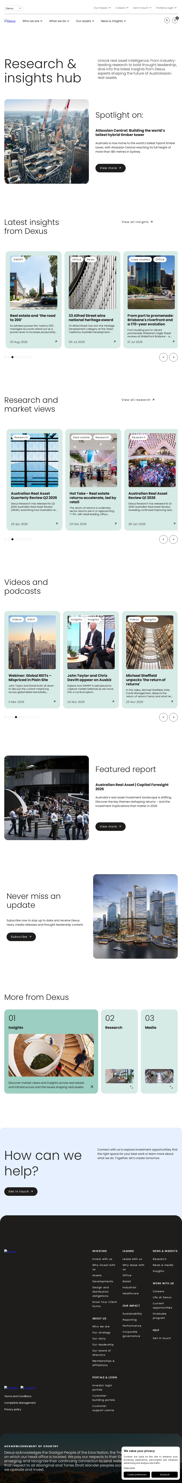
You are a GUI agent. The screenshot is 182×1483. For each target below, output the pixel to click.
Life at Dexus (162, 1297)
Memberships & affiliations (103, 1363)
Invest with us (102, 1259)
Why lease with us (134, 1267)
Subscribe (21, 937)
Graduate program (160, 1316)
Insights (158, 1271)
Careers (158, 1291)
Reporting (130, 1319)
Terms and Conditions (17, 1396)
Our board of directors (101, 1353)
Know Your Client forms (104, 1304)
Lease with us (132, 1259)
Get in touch (21, 1191)
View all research (138, 400)
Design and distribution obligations (100, 1292)
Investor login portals (102, 1387)
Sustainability (132, 1313)
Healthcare (131, 1293)
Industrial (129, 1287)
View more (110, 168)
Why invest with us (103, 1267)
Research (160, 1259)
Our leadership (103, 1344)
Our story (99, 1338)
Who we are (101, 1326)
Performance (132, 1326)
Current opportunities (162, 1305)
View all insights (137, 222)
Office (127, 1275)
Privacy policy (12, 1409)
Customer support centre (103, 1408)
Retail (127, 1281)
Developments (102, 1281)
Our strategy (101, 1332)
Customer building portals (103, 1398)
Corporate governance (131, 1334)
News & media (163, 1265)
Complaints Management (20, 1403)
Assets (97, 1275)
